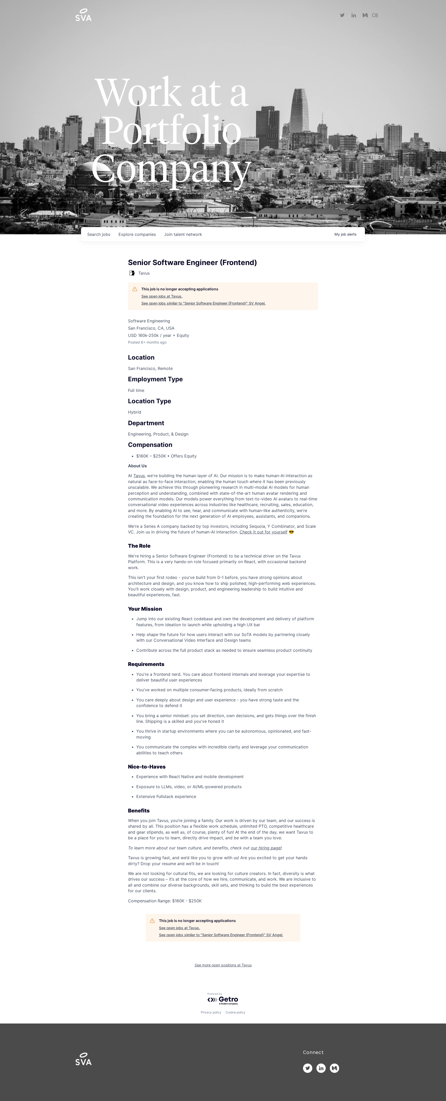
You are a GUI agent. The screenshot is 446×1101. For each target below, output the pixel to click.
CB (375, 15)
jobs (98, 234)
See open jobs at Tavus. (161, 296)
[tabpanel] (223, 683)
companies (137, 234)
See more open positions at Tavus (223, 965)
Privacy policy (211, 1012)
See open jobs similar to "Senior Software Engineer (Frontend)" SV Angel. (203, 303)
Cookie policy (235, 1012)
